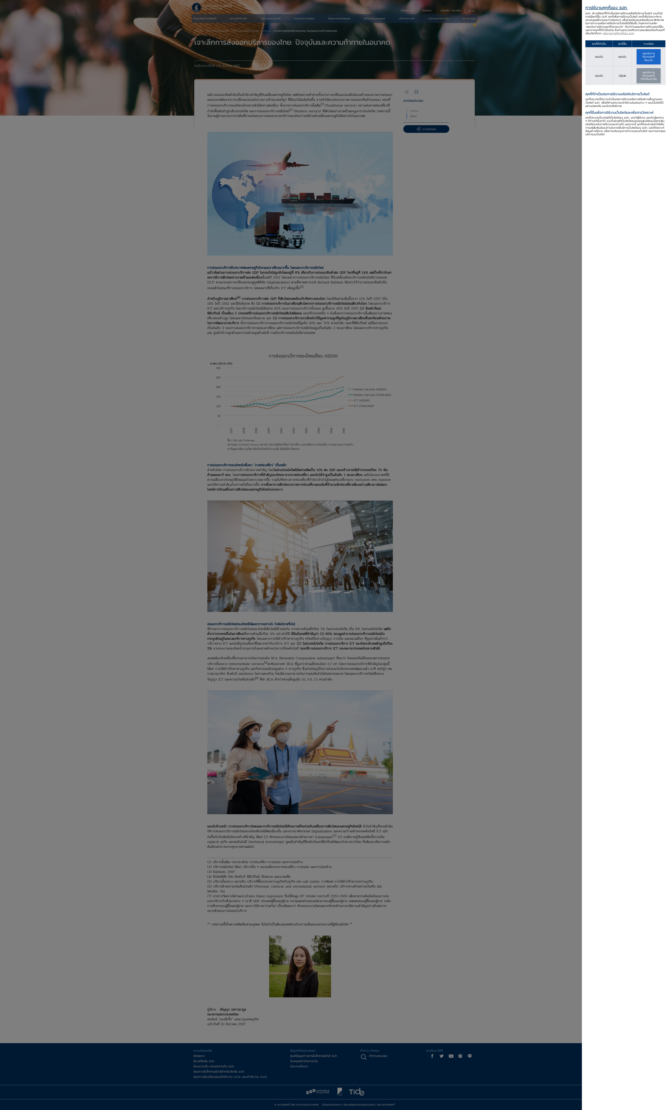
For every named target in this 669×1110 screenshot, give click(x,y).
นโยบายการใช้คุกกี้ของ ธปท (618, 33)
